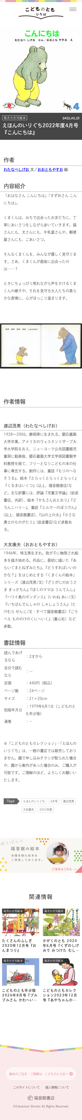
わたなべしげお (17, 169)
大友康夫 (28, 809)
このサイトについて (26, 1087)
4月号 (54, 801)
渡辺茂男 (68, 801)
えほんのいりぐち (34, 801)
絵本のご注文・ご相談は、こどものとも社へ (39, 1073)
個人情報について (57, 1087)
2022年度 (45, 809)
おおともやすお (50, 169)
